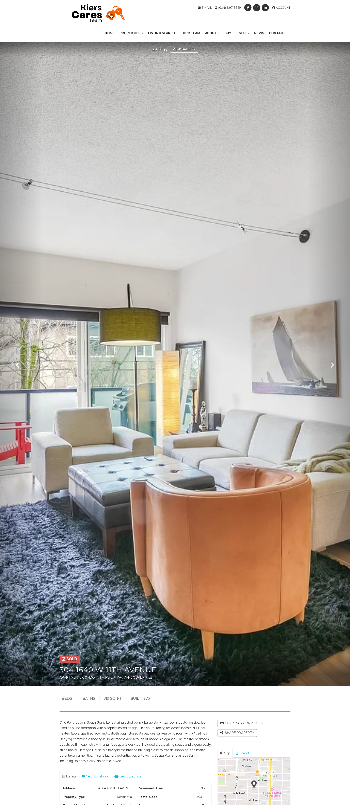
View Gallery (184, 49)
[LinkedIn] (265, 7)
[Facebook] (248, 7)
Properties (130, 33)
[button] (21, 364)
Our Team (191, 33)
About (211, 33)
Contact (277, 33)
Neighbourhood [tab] (97, 776)
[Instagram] (257, 7)
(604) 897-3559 (229, 8)
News (259, 33)
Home (110, 33)
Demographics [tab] (129, 776)
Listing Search (162, 33)
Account (282, 7)
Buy (228, 33)
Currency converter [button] (244, 723)
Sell (243, 33)
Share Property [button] (239, 733)
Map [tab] (226, 753)
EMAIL (206, 8)
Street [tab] (244, 753)
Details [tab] (70, 776)
